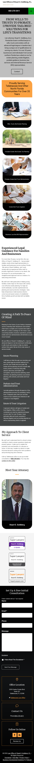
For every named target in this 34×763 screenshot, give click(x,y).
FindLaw (29, 760)
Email (4, 611)
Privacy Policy (24, 758)
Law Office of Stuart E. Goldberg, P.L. (19, 753)
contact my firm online (8, 461)
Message (5, 631)
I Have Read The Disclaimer (14, 660)
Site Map (15, 758)
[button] (31, 11)
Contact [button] (17, 71)
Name (4, 601)
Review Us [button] (17, 741)
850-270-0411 (14, 11)
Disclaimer (5, 655)
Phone (4, 621)
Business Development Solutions (13, 760)
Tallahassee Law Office (18, 698)
